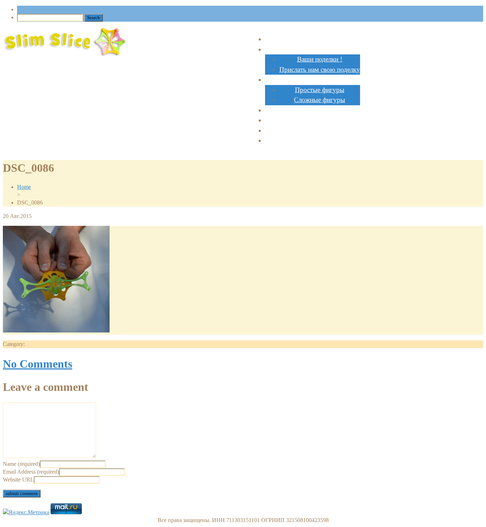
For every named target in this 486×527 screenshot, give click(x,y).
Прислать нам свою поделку (319, 69)
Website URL (18, 480)
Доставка (313, 140)
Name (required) (21, 464)
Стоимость (312, 110)
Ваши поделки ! (319, 59)
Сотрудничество (312, 130)
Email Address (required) (31, 472)
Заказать (312, 120)
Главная (312, 39)
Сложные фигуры (319, 99)
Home (24, 187)
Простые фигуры (319, 90)
